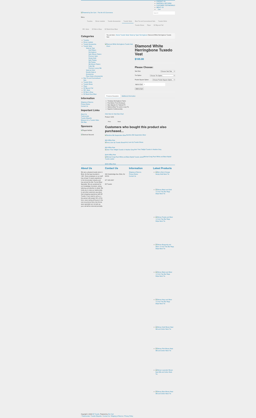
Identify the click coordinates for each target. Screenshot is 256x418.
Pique (149, 25)
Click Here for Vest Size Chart (114, 114)
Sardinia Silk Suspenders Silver (136, 135)
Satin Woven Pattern (95, 54)
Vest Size (138, 71)
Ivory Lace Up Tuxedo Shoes (134, 142)
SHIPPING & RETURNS (163, 3)
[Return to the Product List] (114, 121)
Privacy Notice (85, 104)
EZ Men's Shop (97, 29)
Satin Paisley (92, 60)
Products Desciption (112, 96)
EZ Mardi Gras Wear (111, 29)
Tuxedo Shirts (162, 21)
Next (119, 121)
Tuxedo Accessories (114, 21)
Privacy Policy (128, 416)
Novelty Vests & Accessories (91, 73)
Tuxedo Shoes (139, 25)
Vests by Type (90, 48)
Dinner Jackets (100, 21)
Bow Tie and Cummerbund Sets (145, 21)
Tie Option (138, 75)
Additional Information (129, 96)
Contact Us (84, 106)
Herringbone (92, 52)
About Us (84, 114)
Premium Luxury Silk (95, 68)
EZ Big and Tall (158, 25)
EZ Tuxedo (95, 414)
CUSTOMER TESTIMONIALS (165, 5)
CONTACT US (160, 1)
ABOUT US (160, 7)
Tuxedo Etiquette (86, 118)
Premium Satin (93, 56)
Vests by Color (90, 70)
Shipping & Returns (87, 102)
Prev (109, 121)
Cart (159, 9)
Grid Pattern (92, 50)
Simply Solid (92, 58)
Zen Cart (111, 414)
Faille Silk (91, 66)
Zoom (108, 46)
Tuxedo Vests (128, 21)
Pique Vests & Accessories (94, 76)
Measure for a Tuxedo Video (90, 120)
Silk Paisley (92, 62)
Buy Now (112, 140)
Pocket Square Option (142, 80)
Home (118, 35)
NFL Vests (85, 29)
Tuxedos (89, 21)
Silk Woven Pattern (94, 64)
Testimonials (85, 116)
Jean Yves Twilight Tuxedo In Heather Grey (147, 149)
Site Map (84, 122)
